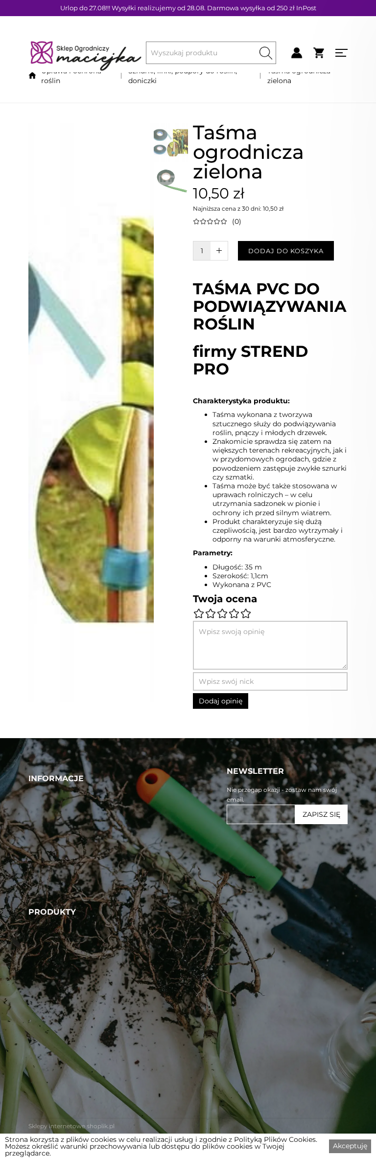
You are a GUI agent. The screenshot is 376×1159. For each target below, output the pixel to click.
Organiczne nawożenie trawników (94, 979)
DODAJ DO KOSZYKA (286, 251)
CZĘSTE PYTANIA (61, 868)
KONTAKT (46, 879)
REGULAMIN (53, 901)
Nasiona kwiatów (61, 1091)
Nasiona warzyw (59, 1046)
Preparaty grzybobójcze (74, 1035)
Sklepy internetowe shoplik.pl (71, 1126)
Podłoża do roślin (61, 1102)
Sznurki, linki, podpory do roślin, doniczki (182, 75)
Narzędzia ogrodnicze (70, 1080)
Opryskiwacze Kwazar (70, 1068)
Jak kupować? (56, 935)
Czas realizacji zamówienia (79, 924)
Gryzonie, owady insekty (75, 1057)
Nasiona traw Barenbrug (75, 990)
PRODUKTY (50, 845)
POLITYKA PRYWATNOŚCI (78, 913)
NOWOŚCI (48, 856)
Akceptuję (350, 1145)
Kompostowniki (59, 1113)
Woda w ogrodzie (62, 1001)
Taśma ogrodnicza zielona (298, 75)
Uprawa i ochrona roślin (71, 75)
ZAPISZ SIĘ (321, 814)
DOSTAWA (48, 890)
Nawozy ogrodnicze (66, 1012)
